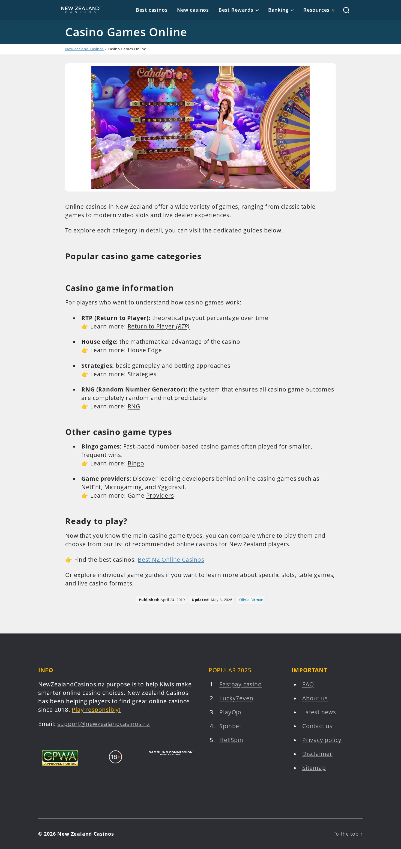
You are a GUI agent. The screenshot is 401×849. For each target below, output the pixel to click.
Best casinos (152, 10)
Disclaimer (317, 754)
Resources (316, 10)
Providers (160, 495)
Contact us (317, 726)
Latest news (319, 712)
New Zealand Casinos (84, 48)
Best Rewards (236, 10)
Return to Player (159, 326)
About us (315, 698)
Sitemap (314, 768)
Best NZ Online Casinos (171, 559)
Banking (278, 10)
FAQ (308, 684)
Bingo (136, 463)
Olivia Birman (251, 599)
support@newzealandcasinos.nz (103, 724)
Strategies (142, 374)
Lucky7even (236, 698)
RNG (134, 406)
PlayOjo (230, 712)
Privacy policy (322, 740)
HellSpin (231, 740)
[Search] (342, 10)
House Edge (145, 350)
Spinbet (230, 726)
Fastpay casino (240, 684)
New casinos (193, 10)
